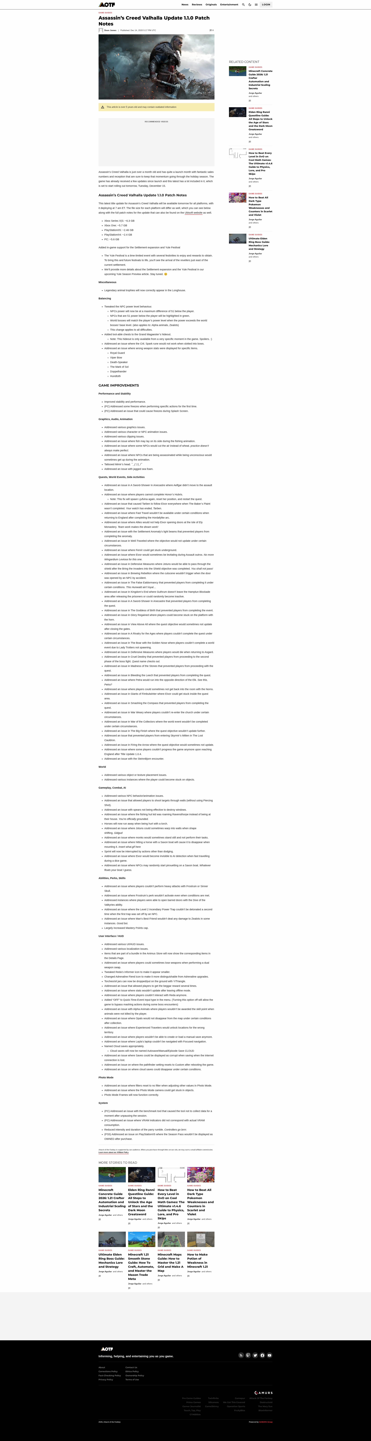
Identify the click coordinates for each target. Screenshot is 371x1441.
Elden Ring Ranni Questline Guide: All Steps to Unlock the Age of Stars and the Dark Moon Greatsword (141, 1202)
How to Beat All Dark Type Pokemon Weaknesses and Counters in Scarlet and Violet (200, 1202)
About (102, 1367)
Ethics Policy (132, 1371)
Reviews (197, 4)
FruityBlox (239, 1410)
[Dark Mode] (250, 5)
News (185, 4)
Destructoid (266, 1402)
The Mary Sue (265, 1406)
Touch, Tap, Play (192, 1410)
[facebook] (262, 1355)
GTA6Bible (195, 1414)
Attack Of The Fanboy (260, 1398)
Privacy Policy (106, 1379)
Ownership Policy (135, 1375)
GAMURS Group (265, 1422)
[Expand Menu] (256, 5)
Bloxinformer (265, 1410)
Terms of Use (132, 1379)
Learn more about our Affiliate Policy (114, 1152)
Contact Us (131, 1367)
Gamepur (240, 1398)
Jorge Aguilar (105, 1215)
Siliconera (213, 1402)
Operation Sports (236, 1406)
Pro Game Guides (191, 1398)
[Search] (243, 5)
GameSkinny (212, 1406)
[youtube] (270, 1355)
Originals (211, 4)
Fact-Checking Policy (110, 1375)
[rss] (241, 1355)
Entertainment (229, 4)
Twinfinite (213, 1398)
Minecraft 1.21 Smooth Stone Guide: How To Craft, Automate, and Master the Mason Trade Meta (141, 1267)
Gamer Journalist (191, 1406)
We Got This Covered (234, 1402)
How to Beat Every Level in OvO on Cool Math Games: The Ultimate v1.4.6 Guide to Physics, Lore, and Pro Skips (260, 163)
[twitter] (255, 1355)
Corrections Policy (108, 1371)
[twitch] (248, 1355)
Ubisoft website (193, 212)
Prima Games (193, 1402)
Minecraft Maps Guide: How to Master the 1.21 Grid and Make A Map (170, 1263)
